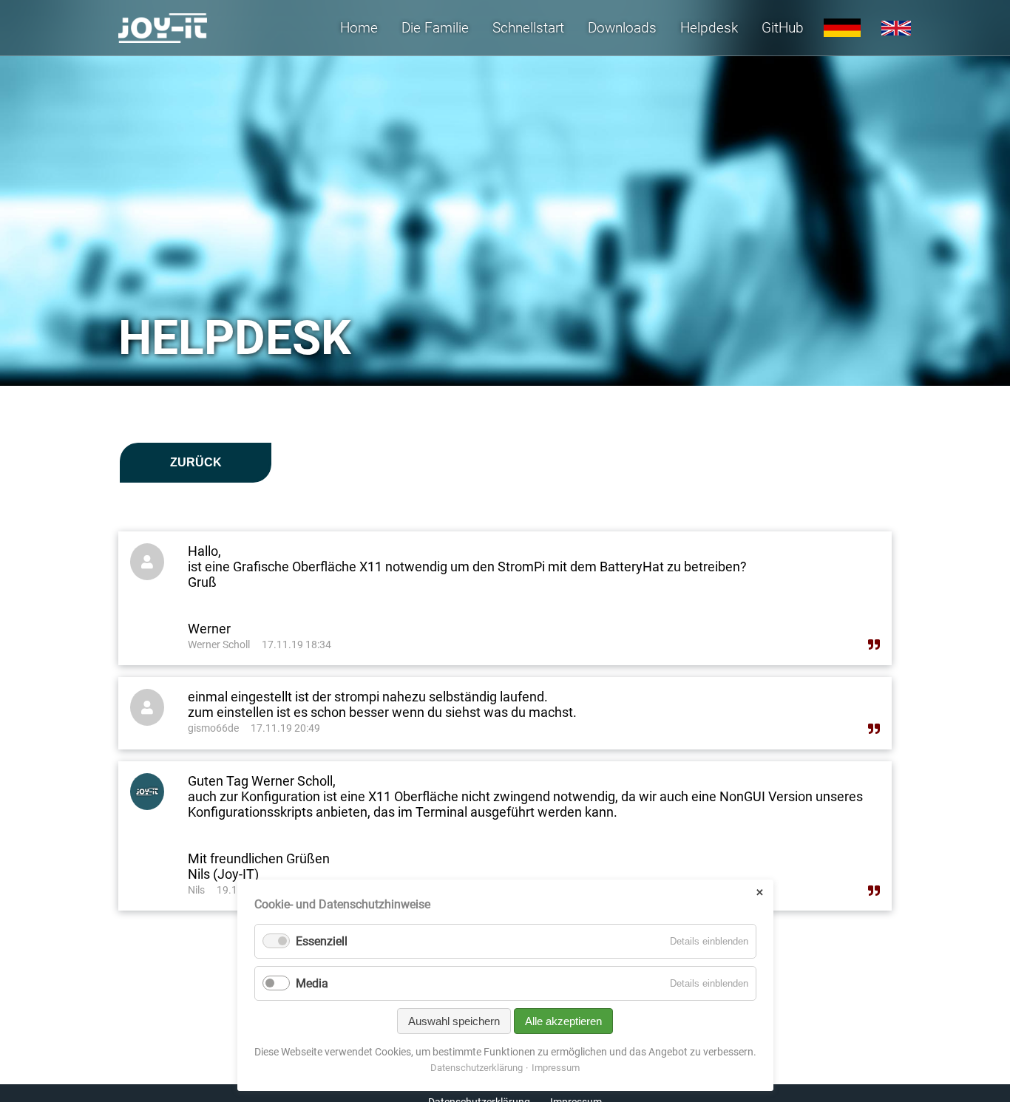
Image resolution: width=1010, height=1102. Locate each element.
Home (359, 27)
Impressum (556, 1067)
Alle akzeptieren (563, 1021)
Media (312, 983)
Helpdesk (709, 27)
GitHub (783, 27)
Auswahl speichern (454, 1021)
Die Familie (435, 27)
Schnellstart (528, 27)
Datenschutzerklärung (476, 1067)
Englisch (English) (896, 28)
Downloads (622, 27)
